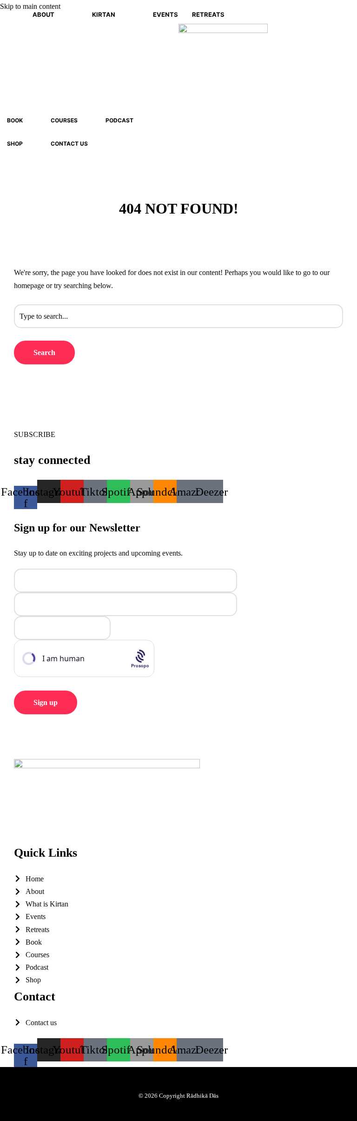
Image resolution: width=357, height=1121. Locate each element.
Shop (15, 143)
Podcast (119, 120)
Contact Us (69, 143)
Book (15, 120)
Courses (64, 120)
